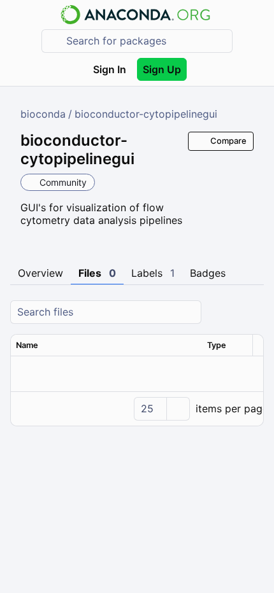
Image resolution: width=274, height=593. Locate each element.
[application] (137, 408)
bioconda (43, 114)
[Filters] (252, 312)
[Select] (177, 409)
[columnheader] (106, 345)
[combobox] (146, 41)
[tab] (40, 273)
